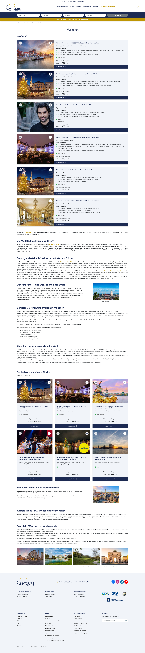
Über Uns (19, 618)
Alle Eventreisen (78, 628)
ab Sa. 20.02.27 (61, 120)
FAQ (18, 623)
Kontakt (19, 626)
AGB (32, 646)
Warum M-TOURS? (64, 1)
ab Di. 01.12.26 (61, 184)
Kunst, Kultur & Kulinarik (80, 623)
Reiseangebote (62, 6)
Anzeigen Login (49, 638)
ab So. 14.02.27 (100, 467)
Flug (71, 6)
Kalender (96, 6)
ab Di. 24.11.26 (61, 153)
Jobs (18, 621)
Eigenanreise (87, 6)
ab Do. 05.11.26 (25, 467)
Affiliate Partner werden (52, 635)
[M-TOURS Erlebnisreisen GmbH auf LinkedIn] (122, 582)
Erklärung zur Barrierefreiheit (41, 646)
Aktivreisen (77, 616)
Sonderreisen (49, 626)
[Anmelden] (126, 620)
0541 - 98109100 (109, 6)
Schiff (78, 6)
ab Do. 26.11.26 (61, 57)
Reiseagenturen (49, 630)
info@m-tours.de (81, 1)
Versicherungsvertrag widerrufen (54, 640)
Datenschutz (20, 646)
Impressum (27, 646)
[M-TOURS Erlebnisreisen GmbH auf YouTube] (126, 582)
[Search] (134, 7)
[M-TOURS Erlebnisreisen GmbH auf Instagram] (117, 582)
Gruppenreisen (78, 618)
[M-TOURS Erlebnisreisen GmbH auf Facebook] (113, 582)
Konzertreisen (77, 621)
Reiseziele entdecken (80, 630)
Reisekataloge (49, 616)
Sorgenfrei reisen (50, 628)
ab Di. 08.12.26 (61, 88)
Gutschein (48, 623)
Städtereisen (77, 626)
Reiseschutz (48, 633)
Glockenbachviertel (66, 262)
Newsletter (73, 1)
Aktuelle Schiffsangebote (81, 633)
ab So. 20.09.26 (100, 414)
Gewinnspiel (48, 618)
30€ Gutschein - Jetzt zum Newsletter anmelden (72, 19)
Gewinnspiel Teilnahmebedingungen (55, 621)
